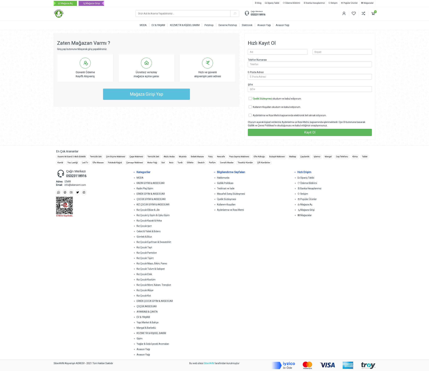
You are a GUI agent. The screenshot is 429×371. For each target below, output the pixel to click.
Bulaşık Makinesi (277, 156)
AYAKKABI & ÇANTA (147, 311)
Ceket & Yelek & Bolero (149, 231)
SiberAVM (209, 363)
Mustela (183, 156)
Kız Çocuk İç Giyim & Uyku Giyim (153, 215)
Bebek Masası (197, 156)
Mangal (328, 156)
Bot (163, 162)
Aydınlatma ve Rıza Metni (266, 115)
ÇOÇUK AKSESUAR (147, 306)
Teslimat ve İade (225, 188)
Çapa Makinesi (136, 156)
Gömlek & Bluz (144, 236)
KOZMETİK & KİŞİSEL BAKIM (151, 333)
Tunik (180, 162)
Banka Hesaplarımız (315, 3)
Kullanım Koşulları (262, 107)
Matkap (292, 156)
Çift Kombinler (263, 162)
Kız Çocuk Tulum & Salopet (151, 268)
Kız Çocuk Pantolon (147, 252)
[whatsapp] (58, 192)
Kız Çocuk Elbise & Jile (148, 210)
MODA (140, 177)
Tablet (364, 156)
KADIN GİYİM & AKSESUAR (151, 183)
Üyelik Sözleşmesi (262, 98)
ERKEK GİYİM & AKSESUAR (151, 193)
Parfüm (212, 162)
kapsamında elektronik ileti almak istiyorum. (289, 115)
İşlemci (317, 156)
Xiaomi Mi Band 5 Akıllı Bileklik (71, 156)
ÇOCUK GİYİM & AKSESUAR (151, 199)
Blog (259, 3)
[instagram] (84, 192)
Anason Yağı (143, 349)
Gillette (190, 162)
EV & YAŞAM (143, 317)
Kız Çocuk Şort (144, 226)
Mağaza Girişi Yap (146, 94)
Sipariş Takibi (273, 3)
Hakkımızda (223, 177)
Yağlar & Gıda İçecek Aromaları (153, 344)
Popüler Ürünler (350, 3)
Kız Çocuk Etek (144, 274)
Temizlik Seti (96, 156)
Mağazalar (368, 3)
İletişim (334, 3)
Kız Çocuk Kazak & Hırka (149, 220)
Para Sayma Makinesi (239, 156)
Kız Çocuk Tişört (145, 258)
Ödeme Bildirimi (292, 3)
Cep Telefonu (342, 156)
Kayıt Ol (309, 132)
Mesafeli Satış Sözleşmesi (231, 193)
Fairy (210, 156)
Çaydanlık (304, 156)
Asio (171, 162)
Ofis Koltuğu (259, 156)
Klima (355, 156)
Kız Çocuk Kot (144, 295)
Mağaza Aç (66, 3)
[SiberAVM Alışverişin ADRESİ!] (92, 14)
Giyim (139, 338)
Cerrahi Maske (226, 162)
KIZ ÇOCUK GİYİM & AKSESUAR (153, 204)
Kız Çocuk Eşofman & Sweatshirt (154, 242)
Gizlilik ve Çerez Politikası (261, 125)
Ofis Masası (98, 162)
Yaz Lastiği (73, 162)
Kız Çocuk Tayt (144, 247)
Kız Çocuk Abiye (145, 290)
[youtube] (71, 192)
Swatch (201, 162)
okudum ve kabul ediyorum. (277, 98)
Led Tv (85, 162)
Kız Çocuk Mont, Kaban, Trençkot (154, 285)
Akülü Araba (169, 156)
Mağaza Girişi (92, 3)
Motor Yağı (152, 162)
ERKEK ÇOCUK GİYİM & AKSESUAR (155, 301)
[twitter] (77, 192)
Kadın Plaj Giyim (145, 188)
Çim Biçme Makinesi (115, 156)
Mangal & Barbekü (146, 327)
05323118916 (258, 14)
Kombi (60, 162)
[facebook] (65, 192)
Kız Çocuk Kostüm (146, 279)
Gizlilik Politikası (225, 183)
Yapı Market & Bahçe (148, 322)
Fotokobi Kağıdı (115, 162)
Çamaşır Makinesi (134, 162)
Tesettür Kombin (245, 162)
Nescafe (221, 156)
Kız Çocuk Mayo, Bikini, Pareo (152, 263)
